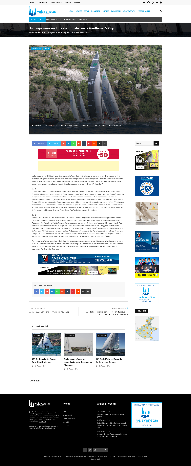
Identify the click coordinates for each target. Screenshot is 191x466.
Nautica (105, 11)
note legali (42, 422)
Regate (79, 11)
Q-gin (98, 459)
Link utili (68, 3)
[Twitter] (42, 291)
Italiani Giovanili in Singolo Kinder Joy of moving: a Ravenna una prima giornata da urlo (78, 19)
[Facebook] (36, 291)
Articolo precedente (38, 308)
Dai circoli (116, 11)
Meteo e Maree (144, 11)
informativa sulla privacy (46, 428)
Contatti (77, 3)
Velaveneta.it (42, 3)
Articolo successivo (119, 308)
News (71, 11)
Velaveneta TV (129, 11)
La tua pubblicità (56, 3)
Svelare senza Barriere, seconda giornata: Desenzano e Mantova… (78, 362)
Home (32, 3)
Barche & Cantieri (92, 11)
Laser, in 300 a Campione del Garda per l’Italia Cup (49, 312)
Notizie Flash (40, 33)
